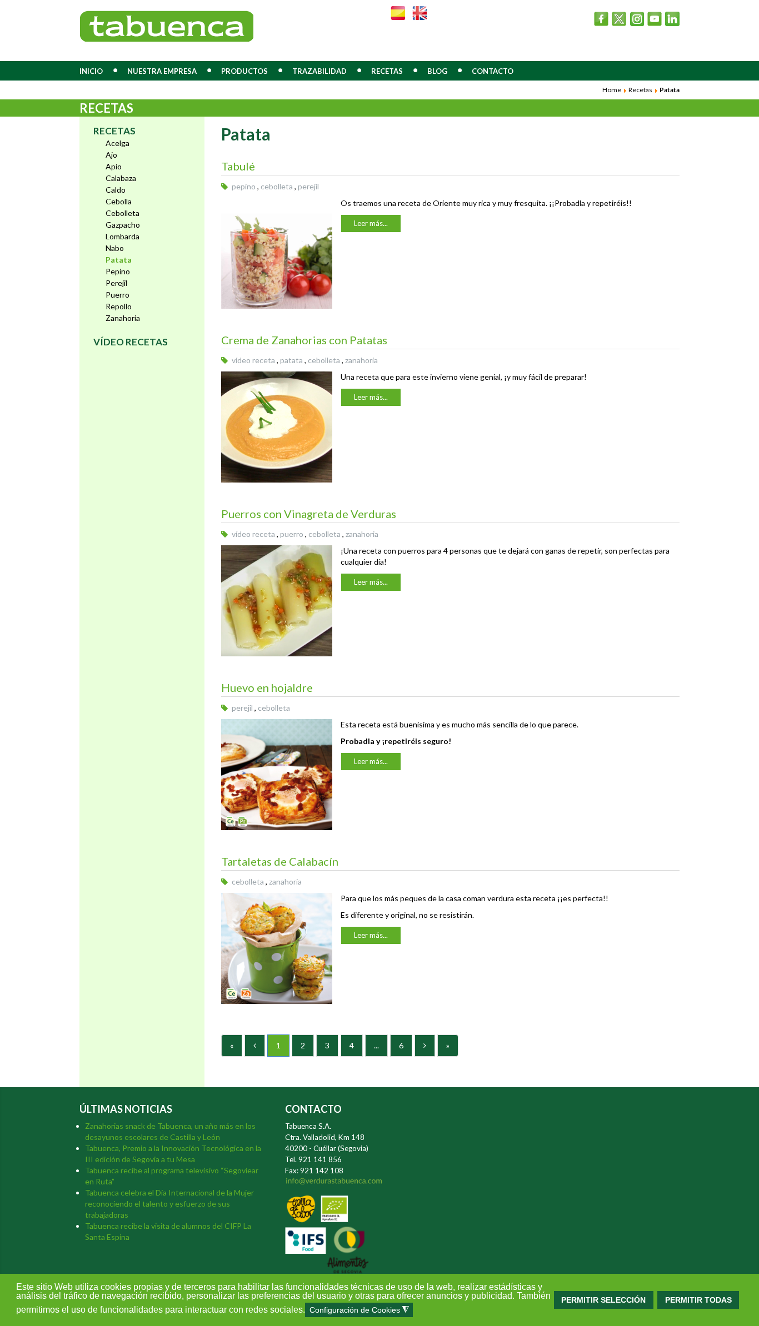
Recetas (640, 90)
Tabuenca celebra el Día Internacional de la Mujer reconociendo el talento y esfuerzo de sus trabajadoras (169, 1203)
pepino (244, 186)
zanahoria (361, 360)
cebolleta (277, 186)
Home (611, 90)
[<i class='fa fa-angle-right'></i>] (425, 1045)
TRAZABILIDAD (319, 71)
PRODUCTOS (244, 71)
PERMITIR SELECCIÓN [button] (603, 1299)
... (376, 1045)
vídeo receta (253, 360)
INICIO (91, 71)
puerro (291, 534)
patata (291, 360)
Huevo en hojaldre (267, 687)
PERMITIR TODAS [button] (698, 1299)
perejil (308, 186)
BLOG (437, 71)
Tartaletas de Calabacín (279, 861)
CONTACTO (492, 71)
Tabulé (238, 166)
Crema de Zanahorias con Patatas (304, 340)
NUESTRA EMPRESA (162, 71)
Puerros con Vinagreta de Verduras (308, 514)
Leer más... (371, 223)
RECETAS (387, 71)
